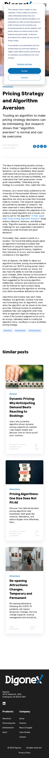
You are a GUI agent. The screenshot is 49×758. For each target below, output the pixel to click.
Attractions (8, 330)
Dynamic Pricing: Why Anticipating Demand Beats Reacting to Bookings (22, 407)
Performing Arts (34, 330)
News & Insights (25, 728)
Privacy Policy (24, 753)
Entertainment (20, 330)
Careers (22, 737)
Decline (24, 77)
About (21, 718)
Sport (5, 732)
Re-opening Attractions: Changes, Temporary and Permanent (20, 589)
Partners (22, 723)
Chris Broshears (10, 145)
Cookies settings (24, 64)
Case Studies (24, 732)
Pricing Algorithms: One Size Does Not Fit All (23, 498)
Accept (24, 71)
